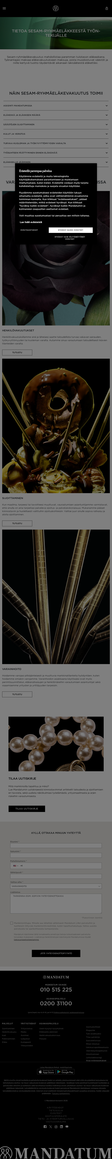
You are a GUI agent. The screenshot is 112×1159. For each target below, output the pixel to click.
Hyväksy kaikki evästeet (70, 230)
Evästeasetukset (29, 230)
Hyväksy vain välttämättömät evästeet (70, 238)
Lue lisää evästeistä (31, 222)
